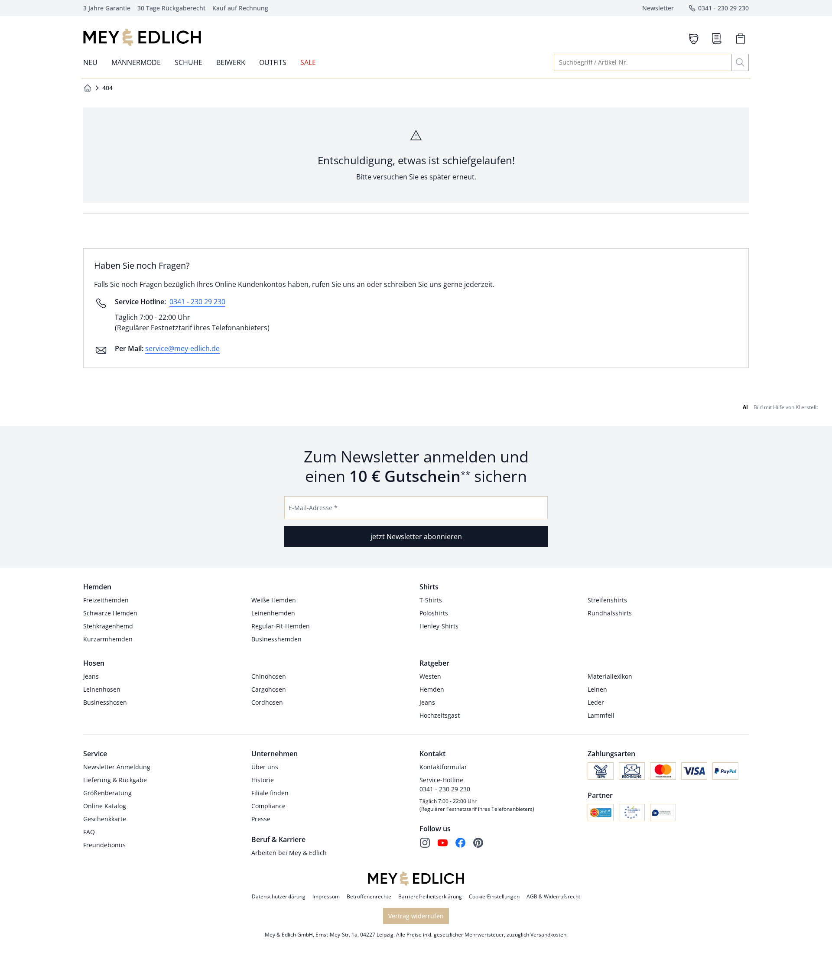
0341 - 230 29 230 (197, 301)
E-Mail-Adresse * (313, 508)
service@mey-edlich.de (182, 348)
